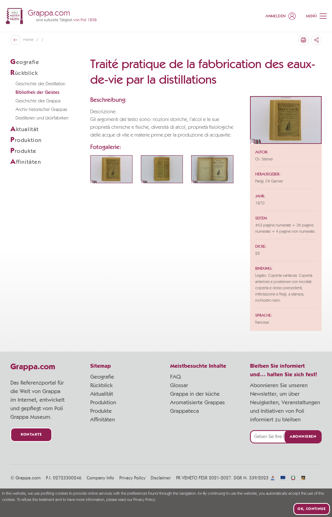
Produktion (103, 402)
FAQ (175, 377)
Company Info (100, 478)
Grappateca (184, 411)
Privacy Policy (132, 478)
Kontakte (31, 435)
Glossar (179, 385)
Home (28, 40)
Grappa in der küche (195, 394)
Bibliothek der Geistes (37, 92)
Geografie (102, 377)
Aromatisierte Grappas (197, 402)
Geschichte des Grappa (38, 101)
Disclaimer (161, 478)
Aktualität (101, 394)
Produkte (101, 411)
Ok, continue (312, 509)
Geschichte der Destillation (40, 84)
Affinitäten (102, 419)
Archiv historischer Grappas (41, 109)
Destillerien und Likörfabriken (42, 118)
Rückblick (101, 385)
